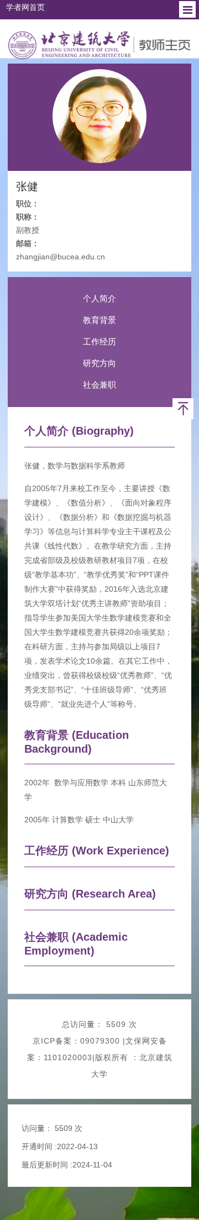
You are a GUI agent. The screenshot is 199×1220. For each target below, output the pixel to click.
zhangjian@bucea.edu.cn (60, 256)
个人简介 (99, 298)
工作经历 (99, 341)
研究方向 (99, 363)
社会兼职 (99, 384)
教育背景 (99, 320)
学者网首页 (25, 7)
